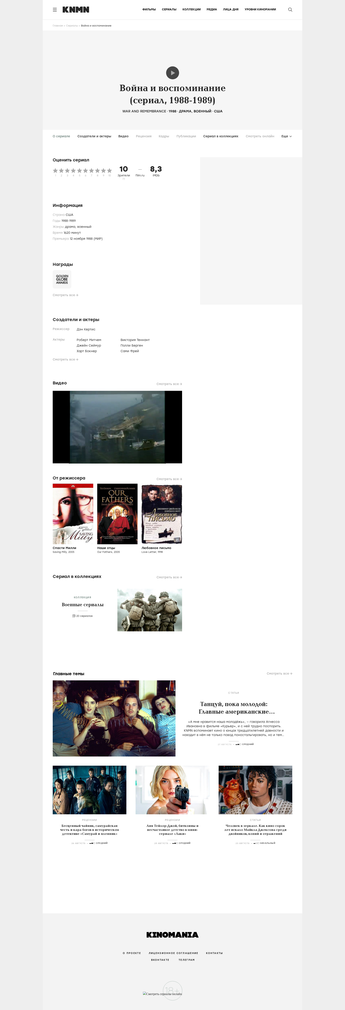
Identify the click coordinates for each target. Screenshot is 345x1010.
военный (202, 111)
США (218, 111)
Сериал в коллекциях (220, 136)
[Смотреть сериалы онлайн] (172, 996)
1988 (172, 111)
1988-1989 (68, 221)
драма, (71, 227)
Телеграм (187, 960)
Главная (58, 25)
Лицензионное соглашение (173, 953)
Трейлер (172, 72)
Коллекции (191, 9)
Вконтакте (160, 960)
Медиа (212, 9)
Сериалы (169, 9)
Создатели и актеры (94, 136)
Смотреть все (64, 295)
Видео (123, 136)
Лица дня (231, 9)
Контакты (214, 953)
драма (185, 111)
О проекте (132, 953)
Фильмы (149, 9)
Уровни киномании (260, 9)
